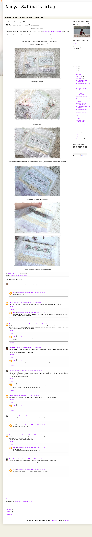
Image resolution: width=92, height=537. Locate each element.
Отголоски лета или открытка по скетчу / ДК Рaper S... (82, 114)
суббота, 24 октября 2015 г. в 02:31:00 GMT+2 (29, 458)
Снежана (11, 283)
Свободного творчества (55, 31)
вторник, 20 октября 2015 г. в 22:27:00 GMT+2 (26, 395)
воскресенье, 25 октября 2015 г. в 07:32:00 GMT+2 (31, 447)
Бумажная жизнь (11, 17)
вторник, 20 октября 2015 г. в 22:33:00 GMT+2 (29, 336)
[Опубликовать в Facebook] (25, 273)
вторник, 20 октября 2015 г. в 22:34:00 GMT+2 (29, 360)
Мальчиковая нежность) (82, 96)
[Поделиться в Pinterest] (26, 273)
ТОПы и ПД (39, 17)
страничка (9, 514)
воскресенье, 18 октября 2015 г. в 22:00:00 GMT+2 (27, 302)
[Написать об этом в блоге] (22, 273)
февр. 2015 (79, 138)
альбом (12, 275)
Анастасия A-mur (13, 370)
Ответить (11, 287)
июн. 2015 (79, 130)
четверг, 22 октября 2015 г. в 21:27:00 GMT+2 (29, 415)
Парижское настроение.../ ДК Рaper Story (83, 104)
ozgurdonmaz (54, 520)
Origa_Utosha (12, 458)
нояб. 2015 (79, 76)
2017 (76, 68)
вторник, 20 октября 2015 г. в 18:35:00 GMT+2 (28, 347)
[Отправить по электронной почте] (21, 273)
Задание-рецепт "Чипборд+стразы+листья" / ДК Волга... (83, 93)
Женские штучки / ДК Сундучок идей (81, 121)
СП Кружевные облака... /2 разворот (82, 110)
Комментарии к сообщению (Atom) (23, 501)
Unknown (11, 302)
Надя (14, 292)
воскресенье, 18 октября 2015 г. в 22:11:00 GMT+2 (31, 312)
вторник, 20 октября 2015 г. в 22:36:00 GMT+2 (29, 384)
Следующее (8, 498)
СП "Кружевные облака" (22, 275)
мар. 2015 (79, 136)
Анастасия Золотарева (15, 323)
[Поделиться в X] (24, 273)
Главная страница (37, 498)
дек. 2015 (79, 74)
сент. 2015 (79, 124)
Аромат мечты (12, 434)
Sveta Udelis (12, 415)
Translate (85, 155)
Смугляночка (12, 347)
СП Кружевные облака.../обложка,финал (82, 81)
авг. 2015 (79, 126)
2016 (76, 70)
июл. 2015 (79, 128)
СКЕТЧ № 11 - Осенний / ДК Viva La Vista (82, 89)
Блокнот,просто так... (82, 86)
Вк (75, 43)
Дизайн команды (26, 17)
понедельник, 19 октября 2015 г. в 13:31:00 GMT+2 (34, 323)
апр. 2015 (79, 134)
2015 (76, 72)
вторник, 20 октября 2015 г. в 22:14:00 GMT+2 (30, 370)
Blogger (67, 520)
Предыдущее (66, 498)
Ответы (12, 290)
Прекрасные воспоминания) (83, 98)
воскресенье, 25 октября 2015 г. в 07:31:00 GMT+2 (31, 424)
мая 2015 (78, 132)
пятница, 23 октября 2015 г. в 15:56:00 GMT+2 (29, 434)
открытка (9, 513)
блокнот (9, 511)
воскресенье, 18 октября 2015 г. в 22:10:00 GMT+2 (31, 292)
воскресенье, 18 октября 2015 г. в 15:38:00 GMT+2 (27, 283)
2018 (76, 66)
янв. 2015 (79, 140)
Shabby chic (46, 31)
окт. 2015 (79, 78)
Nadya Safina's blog (30, 6)
